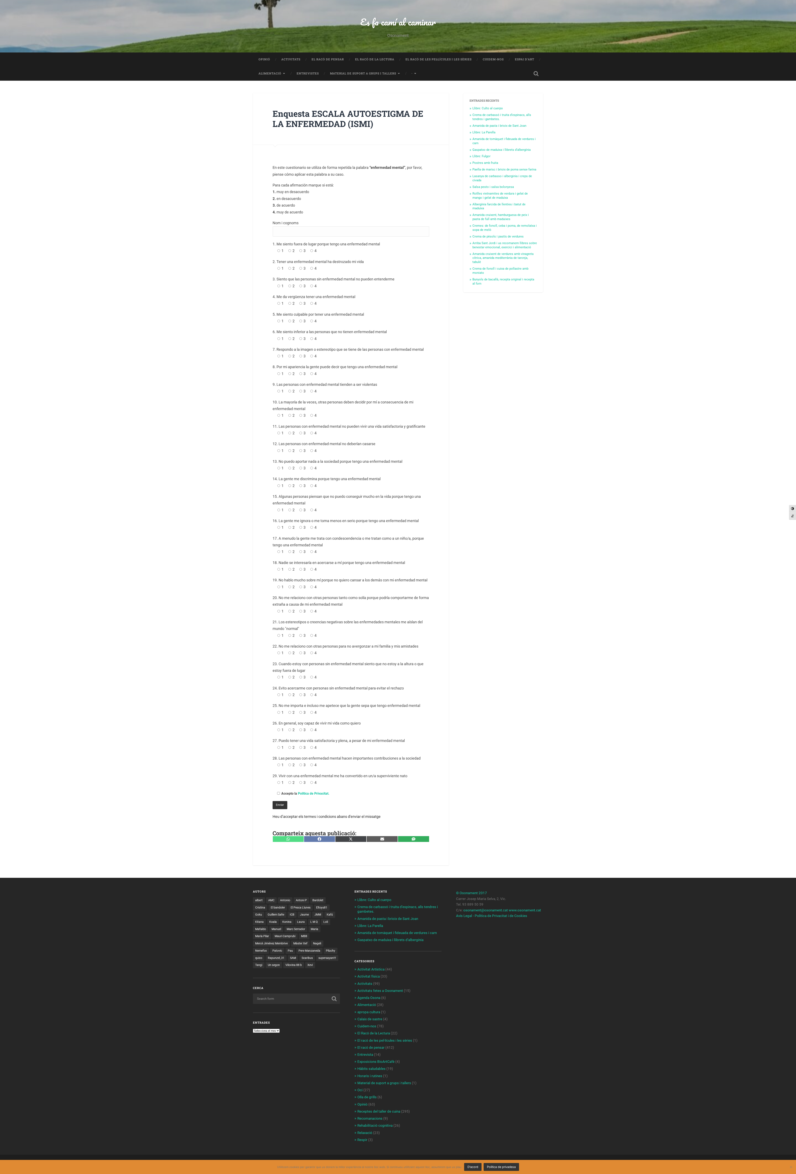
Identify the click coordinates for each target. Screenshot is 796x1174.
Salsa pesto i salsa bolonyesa (493, 187)
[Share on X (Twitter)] (350, 839)
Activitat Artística (371, 969)
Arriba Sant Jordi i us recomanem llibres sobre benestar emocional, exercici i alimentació (504, 245)
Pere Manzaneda (309, 950)
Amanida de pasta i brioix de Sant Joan (499, 126)
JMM (317, 914)
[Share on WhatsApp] (288, 839)
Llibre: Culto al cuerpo (487, 108)
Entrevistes (308, 73)
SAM (293, 958)
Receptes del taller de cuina (378, 1111)
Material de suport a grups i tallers (363, 73)
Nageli (317, 943)
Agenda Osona (368, 998)
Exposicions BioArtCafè (375, 1062)
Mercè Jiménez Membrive (271, 943)
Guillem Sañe (276, 914)
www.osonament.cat (525, 910)
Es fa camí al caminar (398, 22)
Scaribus (307, 958)
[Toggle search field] (536, 74)
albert (259, 900)
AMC (271, 900)
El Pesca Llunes (301, 907)
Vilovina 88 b (293, 965)
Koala (273, 921)
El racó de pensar (328, 59)
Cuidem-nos (493, 59)
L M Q (314, 921)
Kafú (330, 914)
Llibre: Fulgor (481, 156)
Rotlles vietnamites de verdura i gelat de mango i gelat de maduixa (500, 196)
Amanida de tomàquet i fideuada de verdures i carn (397, 933)
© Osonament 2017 (471, 893)
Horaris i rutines (369, 1076)
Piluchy (330, 950)
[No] (791, 1167)
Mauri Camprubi (285, 936)
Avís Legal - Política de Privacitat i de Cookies (491, 916)
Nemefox (261, 950)
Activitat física (368, 976)
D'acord (472, 1167)
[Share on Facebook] (319, 839)
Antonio (285, 900)
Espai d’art (524, 59)
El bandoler (278, 907)
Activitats (290, 59)
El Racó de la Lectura (374, 59)
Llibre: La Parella (483, 132)
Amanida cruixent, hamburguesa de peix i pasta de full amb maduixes (500, 217)
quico (258, 958)
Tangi (258, 965)
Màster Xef (300, 943)
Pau (290, 950)
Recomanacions (369, 1118)
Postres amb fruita (485, 163)
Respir (362, 1140)
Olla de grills (367, 1097)
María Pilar (262, 936)
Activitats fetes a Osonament (380, 991)
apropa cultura (368, 1012)
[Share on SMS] (413, 839)
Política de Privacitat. (313, 793)
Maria (314, 929)
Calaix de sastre (369, 1019)
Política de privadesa (501, 1167)
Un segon (274, 965)
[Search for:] (296, 999)
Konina (286, 921)
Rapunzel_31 (276, 958)
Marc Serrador (296, 929)
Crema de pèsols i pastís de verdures (498, 236)
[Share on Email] (382, 839)
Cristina (260, 907)
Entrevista (365, 1054)
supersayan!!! (327, 958)
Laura (301, 921)
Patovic (277, 950)
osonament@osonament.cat (485, 910)
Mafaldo (260, 929)
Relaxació (364, 1133)
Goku (258, 914)
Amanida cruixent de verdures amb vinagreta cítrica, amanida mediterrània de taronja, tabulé (503, 258)
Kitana (259, 921)
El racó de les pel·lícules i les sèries (438, 59)
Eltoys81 (321, 907)
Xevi (310, 965)
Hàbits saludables (371, 1069)
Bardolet (317, 900)
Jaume (304, 914)
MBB (304, 936)
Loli (325, 921)
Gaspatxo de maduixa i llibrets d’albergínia (501, 150)
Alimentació (269, 73)
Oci (360, 1090)
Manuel (276, 929)
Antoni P (301, 900)
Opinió (264, 59)
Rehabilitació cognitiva (375, 1125)
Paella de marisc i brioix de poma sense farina (504, 169)
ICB (292, 914)
